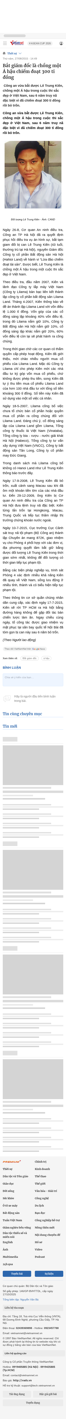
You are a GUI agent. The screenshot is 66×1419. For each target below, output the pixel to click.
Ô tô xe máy (10, 1205)
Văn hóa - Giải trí (46, 1191)
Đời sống (8, 1191)
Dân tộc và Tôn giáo (15, 1176)
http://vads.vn (22, 1380)
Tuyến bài (17, 1273)
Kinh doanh (42, 1169)
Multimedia (10, 1257)
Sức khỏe (8, 1198)
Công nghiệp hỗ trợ (47, 1220)
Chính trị (40, 1161)
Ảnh (5, 1249)
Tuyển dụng (33, 1402)
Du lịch (39, 1205)
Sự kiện (49, 1273)
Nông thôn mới (44, 1227)
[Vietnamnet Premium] (12, 1163)
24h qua (8, 1264)
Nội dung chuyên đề (47, 1235)
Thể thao (40, 1176)
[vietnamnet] (17, 45)
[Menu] (5, 43)
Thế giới (40, 1183)
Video (38, 1249)
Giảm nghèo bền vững (17, 1227)
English (8, 1242)
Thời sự (12, 53)
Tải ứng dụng (17, 1394)
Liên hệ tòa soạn (14, 1307)
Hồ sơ (38, 1242)
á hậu (46, 658)
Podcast (40, 1257)
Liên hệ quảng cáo (15, 1353)
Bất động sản (11, 1213)
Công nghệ (42, 1198)
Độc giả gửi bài (48, 1394)
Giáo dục (8, 1183)
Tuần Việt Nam (12, 1220)
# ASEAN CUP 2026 (40, 43)
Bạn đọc (40, 1213)
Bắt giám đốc (30, 658)
